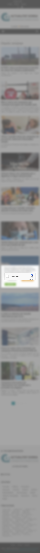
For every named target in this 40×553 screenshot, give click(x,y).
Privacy (30, 279)
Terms (33, 279)
